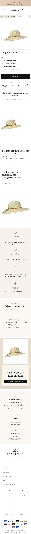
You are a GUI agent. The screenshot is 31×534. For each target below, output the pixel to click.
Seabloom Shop (14, 530)
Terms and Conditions (9, 484)
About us (5, 468)
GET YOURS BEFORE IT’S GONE (15, 381)
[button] (4, 10)
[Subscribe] (24, 496)
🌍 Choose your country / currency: (8, 16)
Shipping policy (7, 476)
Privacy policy (22, 532)
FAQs (4, 480)
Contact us (6, 472)
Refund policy (14, 532)
